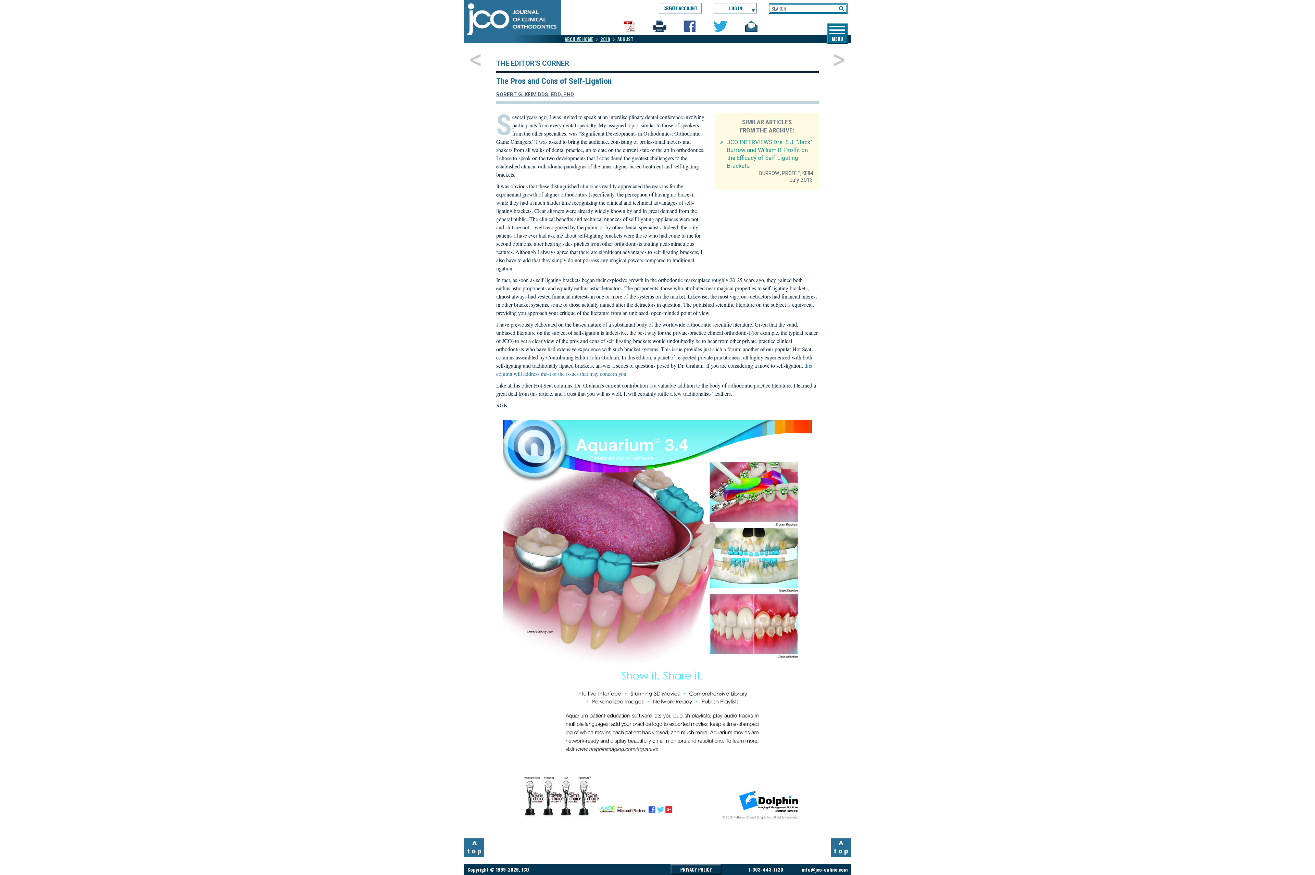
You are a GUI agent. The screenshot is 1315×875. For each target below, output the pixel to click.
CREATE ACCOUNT (680, 8)
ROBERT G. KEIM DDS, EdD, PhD (535, 94)
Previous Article (475, 59)
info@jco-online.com (825, 869)
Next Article (839, 59)
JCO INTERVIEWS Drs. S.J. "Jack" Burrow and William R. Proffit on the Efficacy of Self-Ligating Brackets (769, 154)
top (475, 847)
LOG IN (735, 8)
